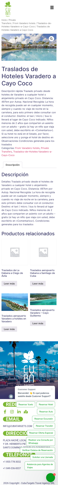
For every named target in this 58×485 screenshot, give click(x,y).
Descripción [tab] (13, 164)
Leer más (9, 283)
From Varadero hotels (24, 23)
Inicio (4, 20)
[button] (52, 7)
